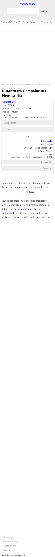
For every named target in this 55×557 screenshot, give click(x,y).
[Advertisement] (27, 53)
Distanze (37, 84)
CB (17, 84)
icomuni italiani (27, 3)
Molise (10, 84)
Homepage (8, 537)
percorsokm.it (43, 217)
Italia (3, 84)
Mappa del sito (9, 546)
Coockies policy (10, 542)
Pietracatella (46, 141)
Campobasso (26, 84)
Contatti (6, 550)
